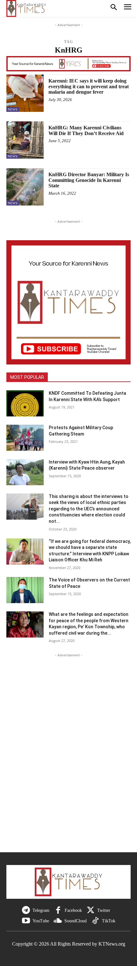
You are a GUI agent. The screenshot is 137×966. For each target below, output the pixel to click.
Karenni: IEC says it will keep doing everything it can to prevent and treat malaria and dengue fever (88, 86)
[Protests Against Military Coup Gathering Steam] (25, 438)
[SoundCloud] (58, 921)
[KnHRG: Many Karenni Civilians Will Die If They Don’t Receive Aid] (25, 140)
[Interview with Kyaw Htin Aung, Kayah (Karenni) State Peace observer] (25, 472)
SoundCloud (75, 921)
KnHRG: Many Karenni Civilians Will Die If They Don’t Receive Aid (86, 130)
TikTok (108, 921)
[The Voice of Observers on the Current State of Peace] (25, 590)
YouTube (40, 921)
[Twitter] (91, 910)
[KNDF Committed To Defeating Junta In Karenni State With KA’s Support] (25, 403)
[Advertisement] (68, 758)
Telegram (40, 910)
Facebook (73, 910)
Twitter (103, 910)
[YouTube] (26, 921)
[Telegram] (26, 910)
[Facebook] (58, 910)
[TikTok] (95, 921)
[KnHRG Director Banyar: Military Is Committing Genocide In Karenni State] (25, 186)
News (13, 109)
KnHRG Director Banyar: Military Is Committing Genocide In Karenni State (88, 180)
